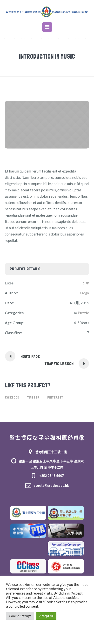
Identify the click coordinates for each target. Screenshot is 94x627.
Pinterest (55, 397)
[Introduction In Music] (47, 125)
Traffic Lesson (59, 363)
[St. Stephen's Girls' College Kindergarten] (47, 11)
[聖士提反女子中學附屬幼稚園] (47, 437)
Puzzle (83, 313)
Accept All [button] (46, 616)
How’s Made (30, 356)
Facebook (12, 397)
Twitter (33, 397)
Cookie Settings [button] (20, 616)
